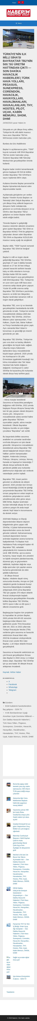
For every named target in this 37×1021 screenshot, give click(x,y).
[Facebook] (22, 2)
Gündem (9, 703)
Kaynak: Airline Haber (12, 672)
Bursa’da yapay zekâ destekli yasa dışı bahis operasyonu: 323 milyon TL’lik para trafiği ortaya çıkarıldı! (21, 789)
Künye (14, 2)
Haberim (14, 1018)
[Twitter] (19, 2)
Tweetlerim (10, 992)
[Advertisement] (18, 760)
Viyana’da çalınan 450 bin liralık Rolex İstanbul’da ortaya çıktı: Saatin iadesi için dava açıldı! (21, 814)
